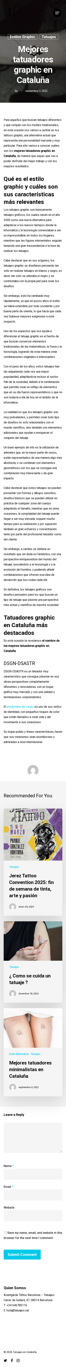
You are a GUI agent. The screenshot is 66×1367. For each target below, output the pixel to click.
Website (9, 1207)
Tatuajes (49, 37)
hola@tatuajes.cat (18, 1310)
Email (8, 1187)
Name (9, 1166)
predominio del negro (20, 707)
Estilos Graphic (22, 37)
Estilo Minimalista (19, 1054)
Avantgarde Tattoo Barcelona (22, 1295)
